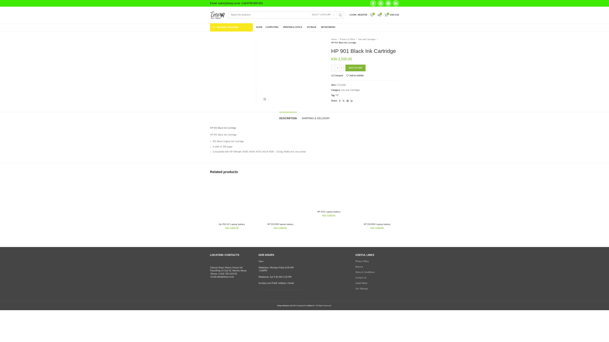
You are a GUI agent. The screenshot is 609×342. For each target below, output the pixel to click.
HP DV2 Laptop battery (328, 211)
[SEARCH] (340, 15)
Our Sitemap (361, 289)
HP (337, 95)
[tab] (288, 117)
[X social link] (380, 3)
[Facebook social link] (373, 3)
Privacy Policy (362, 261)
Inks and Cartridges (367, 39)
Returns (359, 267)
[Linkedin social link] (396, 3)
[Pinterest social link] (388, 3)
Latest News (361, 283)
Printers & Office (348, 39)
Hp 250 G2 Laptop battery (232, 224)
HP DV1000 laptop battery (280, 224)
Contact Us (360, 278)
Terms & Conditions (365, 272)
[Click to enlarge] (265, 99)
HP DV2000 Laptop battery (377, 224)
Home (334, 39)
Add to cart (355, 68)
